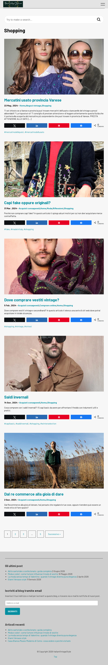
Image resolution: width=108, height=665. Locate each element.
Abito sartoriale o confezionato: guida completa (30, 571)
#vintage (19, 326)
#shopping (29, 229)
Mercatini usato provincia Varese (32, 99)
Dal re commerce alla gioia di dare (34, 494)
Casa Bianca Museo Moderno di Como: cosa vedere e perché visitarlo (39, 641)
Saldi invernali (16, 396)
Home (23, 105)
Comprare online (48, 305)
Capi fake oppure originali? (27, 202)
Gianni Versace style (17, 579)
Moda (49, 208)
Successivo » (54, 534)
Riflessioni (58, 208)
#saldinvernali (22, 423)
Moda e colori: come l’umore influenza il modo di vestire (33, 574)
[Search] (99, 19)
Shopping (46, 105)
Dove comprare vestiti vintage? (31, 299)
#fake (7, 229)
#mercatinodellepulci (14, 132)
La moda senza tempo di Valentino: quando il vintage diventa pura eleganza (42, 576)
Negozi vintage (33, 105)
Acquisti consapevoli (29, 208)
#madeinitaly (17, 229)
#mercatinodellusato (34, 132)
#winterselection (48, 423)
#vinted (28, 326)
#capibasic (9, 423)
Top (55, 656)
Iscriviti (12, 611)
